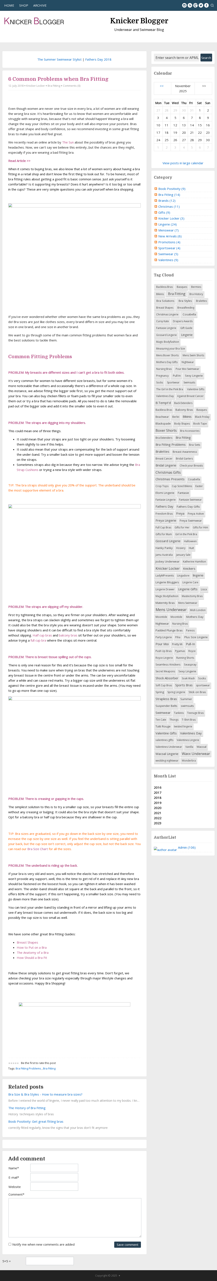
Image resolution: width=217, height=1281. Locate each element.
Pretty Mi (177, 644)
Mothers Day (194, 617)
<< (162, 86)
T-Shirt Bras (189, 719)
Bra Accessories (189, 431)
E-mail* (13, 1177)
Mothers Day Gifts (167, 362)
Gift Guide (186, 328)
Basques (181, 287)
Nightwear (187, 362)
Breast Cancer (164, 458)
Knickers (189, 568)
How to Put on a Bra (32, 947)
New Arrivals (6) (170, 236)
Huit (191, 548)
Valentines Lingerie (188, 740)
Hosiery (180, 548)
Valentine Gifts (195, 389)
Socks (159, 382)
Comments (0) (71, 86)
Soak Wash (188, 678)
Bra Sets (194, 445)
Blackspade (163, 423)
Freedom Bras (164, 513)
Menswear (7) (168, 230)
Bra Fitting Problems (28, 1068)
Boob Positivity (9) (171, 189)
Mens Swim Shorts (193, 355)
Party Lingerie (164, 637)
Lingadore (183, 575)
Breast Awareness (185, 452)
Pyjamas (180, 651)
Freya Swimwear (191, 520)
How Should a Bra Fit (32, 957)
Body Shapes (182, 423)
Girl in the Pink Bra (186, 534)
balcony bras (68, 635)
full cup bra (38, 640)
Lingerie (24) (167, 224)
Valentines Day (165, 396)
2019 (157, 803)
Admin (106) (187, 847)
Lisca (204, 589)
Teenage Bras (195, 713)
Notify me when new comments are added (43, 1244)
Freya (180, 513)
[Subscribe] (190, 5)
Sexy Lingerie (193, 375)
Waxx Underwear (196, 753)
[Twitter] (201, 5)
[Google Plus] (195, 5)
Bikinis (160, 294)
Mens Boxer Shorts (167, 355)
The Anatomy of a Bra (33, 952)
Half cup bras (42, 635)
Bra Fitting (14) (169, 194)
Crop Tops (162, 486)
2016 (157, 787)
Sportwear (172, 382)
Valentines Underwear (169, 747)
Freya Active (196, 513)
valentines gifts (164, 740)
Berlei (175, 417)
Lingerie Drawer (165, 589)
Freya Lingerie (166, 520)
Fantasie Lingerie (166, 328)
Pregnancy (162, 375)
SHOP (23, 5)
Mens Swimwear (187, 603)
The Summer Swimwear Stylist (59, 59)
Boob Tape (200, 423)
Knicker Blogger (139, 21)
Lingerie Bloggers (167, 582)
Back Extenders (183, 403)
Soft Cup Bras (164, 685)
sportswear (203, 685)
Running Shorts (185, 658)
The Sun (68, 142)
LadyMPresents (165, 575)
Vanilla (189, 747)
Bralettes (201, 301)
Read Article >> (19, 161)
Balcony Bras (184, 410)
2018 (157, 797)
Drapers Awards (182, 321)
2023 (157, 823)
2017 (157, 792)
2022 (157, 818)
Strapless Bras (166, 699)
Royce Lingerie (164, 658)
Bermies (196, 287)
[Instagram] (184, 5)
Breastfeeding (185, 307)
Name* (13, 1168)
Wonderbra (189, 760)
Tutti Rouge (163, 726)
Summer (186, 699)
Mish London (198, 610)
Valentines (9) (168, 260)
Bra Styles (185, 301)
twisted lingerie (183, 726)
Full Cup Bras (163, 527)
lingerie (198, 575)
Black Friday (202, 417)
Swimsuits (189, 382)
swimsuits (187, 706)
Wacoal (201, 747)
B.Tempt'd (163, 403)
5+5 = (6, 1261)
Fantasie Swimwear (190, 499)
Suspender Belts (166, 706)
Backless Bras (164, 287)
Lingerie (186, 335)
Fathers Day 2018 (98, 59)
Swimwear (163, 712)
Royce (192, 651)
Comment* (16, 1194)
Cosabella (189, 314)
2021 (157, 813)
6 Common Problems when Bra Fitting (58, 79)
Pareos (190, 630)
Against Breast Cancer (190, 396)
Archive (40, 5)
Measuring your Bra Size (170, 348)
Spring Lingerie (176, 692)
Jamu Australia (164, 555)
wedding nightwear (167, 760)
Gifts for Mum (164, 534)
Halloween (190, 541)
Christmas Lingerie (167, 314)
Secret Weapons (165, 671)
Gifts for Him (200, 527)
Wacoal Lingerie (167, 754)
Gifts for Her (182, 527)
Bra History (196, 294)
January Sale (183, 555)
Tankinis (179, 713)
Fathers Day (164, 506)
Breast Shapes (27, 942)
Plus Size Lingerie (196, 637)
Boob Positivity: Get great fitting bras (35, 1121)
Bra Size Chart (37, 849)
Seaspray (190, 664)
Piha (178, 637)
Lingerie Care (190, 582)
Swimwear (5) (168, 254)
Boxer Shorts (166, 430)
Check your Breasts (191, 465)
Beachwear (162, 417)
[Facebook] (206, 5)
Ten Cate (161, 719)
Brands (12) (166, 200)
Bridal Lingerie (166, 465)
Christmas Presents (170, 479)
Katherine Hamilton (194, 561)
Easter (199, 486)
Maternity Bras (165, 603)
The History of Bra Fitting (27, 1108)
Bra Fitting (54, 86)
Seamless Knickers (168, 664)
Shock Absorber (167, 678)
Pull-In (176, 375)
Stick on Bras (197, 692)
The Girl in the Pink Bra (169, 389)
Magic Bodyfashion (167, 342)
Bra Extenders (164, 438)
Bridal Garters (184, 458)
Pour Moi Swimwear (187, 369)
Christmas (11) (169, 206)
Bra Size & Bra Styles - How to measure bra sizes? (45, 1094)
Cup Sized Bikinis (182, 486)
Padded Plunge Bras (169, 630)
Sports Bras (184, 685)
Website (14, 1187)
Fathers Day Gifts (188, 506)
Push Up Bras (164, 651)
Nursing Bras (164, 369)
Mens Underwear (171, 609)
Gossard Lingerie (166, 335)
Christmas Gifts (168, 472)
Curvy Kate (162, 321)
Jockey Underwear (167, 561)
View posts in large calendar (183, 163)
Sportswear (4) (169, 248)
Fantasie (183, 493)
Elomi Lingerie (165, 493)
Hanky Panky (164, 548)
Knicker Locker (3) (171, 218)
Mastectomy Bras (192, 596)
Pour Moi (162, 644)
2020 (157, 808)
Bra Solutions (165, 301)
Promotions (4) (169, 242)
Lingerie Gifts (188, 589)
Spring (160, 692)
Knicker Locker (35, 86)
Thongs (174, 719)
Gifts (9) (164, 212)
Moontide (161, 617)
